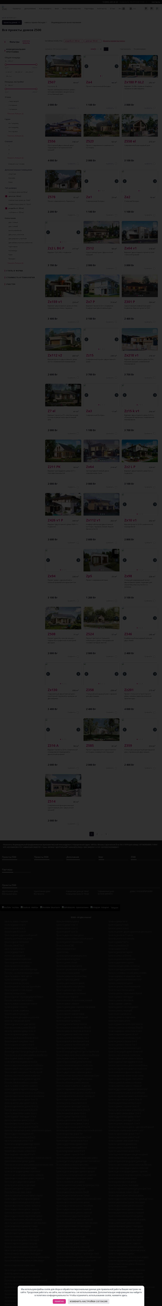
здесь (124, 1295)
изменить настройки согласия (88, 1301)
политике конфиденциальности (52, 1295)
